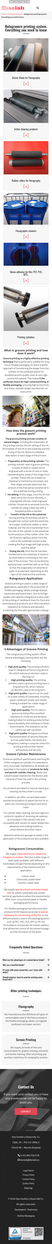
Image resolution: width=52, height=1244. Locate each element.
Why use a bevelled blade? (13, 964)
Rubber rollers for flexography (26, 180)
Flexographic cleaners (26, 231)
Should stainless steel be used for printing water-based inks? (23, 978)
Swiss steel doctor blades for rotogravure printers (24, 855)
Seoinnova (32, 1209)
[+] (26, 83)
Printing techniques (15, 14)
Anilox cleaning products (26, 129)
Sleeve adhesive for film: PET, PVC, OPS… (26, 273)
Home (3, 14)
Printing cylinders (26, 337)
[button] (38, 8)
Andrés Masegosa (26, 1215)
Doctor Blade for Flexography (26, 78)
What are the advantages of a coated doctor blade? (24, 959)
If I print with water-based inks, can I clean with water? (22, 971)
